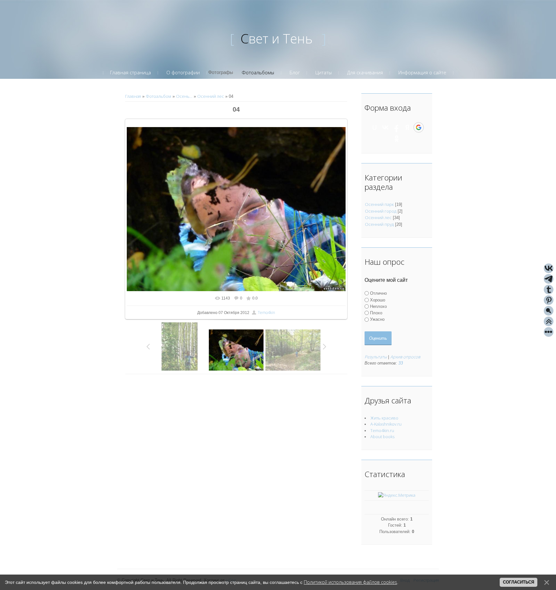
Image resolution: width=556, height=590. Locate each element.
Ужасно (377, 319)
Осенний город (380, 211)
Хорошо (377, 299)
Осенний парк (379, 204)
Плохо (376, 312)
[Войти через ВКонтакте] (385, 127)
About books (382, 436)
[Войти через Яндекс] (407, 127)
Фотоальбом (158, 96)
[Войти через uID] (374, 127)
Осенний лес (210, 96)
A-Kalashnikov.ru (386, 424)
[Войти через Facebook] (396, 127)
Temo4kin (266, 312)
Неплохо (378, 306)
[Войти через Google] (418, 127)
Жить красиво (384, 418)
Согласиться (518, 582)
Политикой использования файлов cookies (350, 582)
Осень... (184, 96)
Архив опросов (405, 357)
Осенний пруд (379, 224)
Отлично (378, 293)
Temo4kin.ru (382, 430)
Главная (133, 96)
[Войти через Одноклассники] (397, 138)
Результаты (376, 357)
